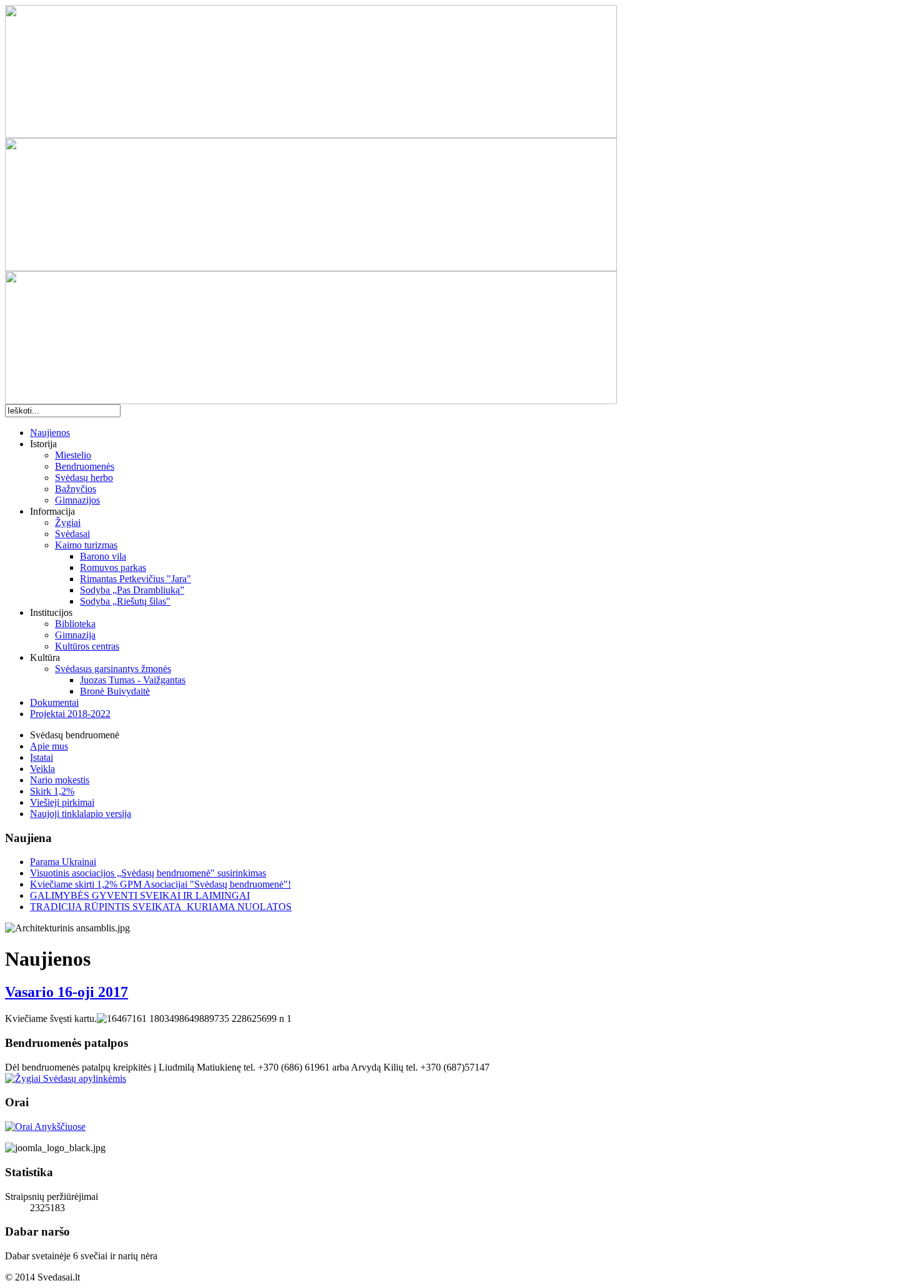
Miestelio (73, 455)
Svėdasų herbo (84, 477)
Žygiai (68, 522)
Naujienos (50, 432)
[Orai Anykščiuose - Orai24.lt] (45, 1126)
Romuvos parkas (113, 567)
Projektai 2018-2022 (70, 713)
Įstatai (41, 757)
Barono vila (103, 556)
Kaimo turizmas (86, 545)
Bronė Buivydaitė (115, 691)
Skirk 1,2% (52, 791)
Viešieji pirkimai (62, 802)
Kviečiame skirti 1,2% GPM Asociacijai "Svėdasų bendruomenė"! (160, 884)
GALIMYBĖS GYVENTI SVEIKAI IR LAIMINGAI (140, 895)
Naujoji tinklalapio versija (80, 813)
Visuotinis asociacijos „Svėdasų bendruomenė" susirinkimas (148, 873)
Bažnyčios (75, 488)
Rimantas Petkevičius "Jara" (135, 578)
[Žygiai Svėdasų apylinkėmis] (65, 1078)
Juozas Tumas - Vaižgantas (132, 680)
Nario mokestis (59, 780)
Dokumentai (54, 702)
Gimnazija (75, 635)
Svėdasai (72, 533)
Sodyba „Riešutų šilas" (125, 601)
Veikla (42, 768)
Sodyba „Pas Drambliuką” (132, 590)
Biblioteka (75, 623)
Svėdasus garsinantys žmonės (113, 668)
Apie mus (49, 746)
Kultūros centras (87, 646)
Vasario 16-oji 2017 (66, 992)
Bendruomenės (84, 466)
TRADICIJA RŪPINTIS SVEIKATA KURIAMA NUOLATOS (161, 906)
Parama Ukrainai (63, 861)
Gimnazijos (77, 500)
